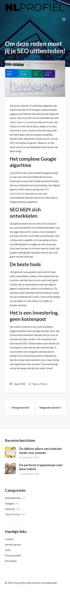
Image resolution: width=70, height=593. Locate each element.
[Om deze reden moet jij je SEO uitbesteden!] (35, 78)
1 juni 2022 (19, 383)
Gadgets (9, 503)
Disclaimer (11, 560)
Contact (9, 539)
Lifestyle (9, 508)
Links (8, 549)
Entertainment (13, 497)
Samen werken (13, 544)
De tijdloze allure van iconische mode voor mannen (40, 451)
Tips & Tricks (39, 383)
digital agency (17, 122)
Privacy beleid (13, 555)
